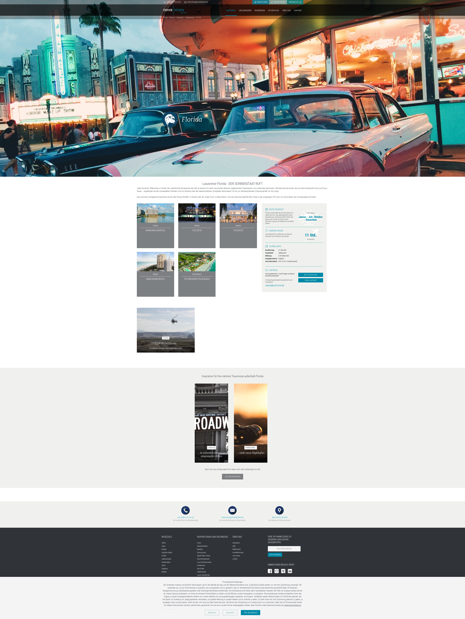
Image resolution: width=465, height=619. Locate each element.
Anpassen (230, 612)
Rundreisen (259, 10)
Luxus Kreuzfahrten (203, 575)
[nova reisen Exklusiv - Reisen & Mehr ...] (174, 10)
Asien (163, 546)
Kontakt (298, 10)
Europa (164, 549)
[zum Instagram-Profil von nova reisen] (277, 571)
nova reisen (236, 556)
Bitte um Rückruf (310, 275)
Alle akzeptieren (250, 612)
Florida (198, 17)
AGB (233, 546)
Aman (199, 543)
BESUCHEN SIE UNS (279, 517)
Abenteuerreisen (202, 546)
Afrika (164, 543)
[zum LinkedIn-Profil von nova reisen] (290, 571)
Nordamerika (189, 17)
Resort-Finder (279, 2)
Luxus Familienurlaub (204, 562)
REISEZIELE (167, 536)
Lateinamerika (166, 559)
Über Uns (286, 10)
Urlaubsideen (245, 10)
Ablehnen (212, 612)
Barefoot (200, 549)
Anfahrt (234, 559)
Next (322, 214)
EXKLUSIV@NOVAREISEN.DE (232, 517)
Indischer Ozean (167, 553)
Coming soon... (202, 553)
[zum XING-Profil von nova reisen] (283, 571)
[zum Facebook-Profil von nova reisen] (270, 571)
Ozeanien (165, 569)
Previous (299, 214)
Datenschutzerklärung (292, 605)
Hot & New (200, 569)
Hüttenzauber (201, 572)
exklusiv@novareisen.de (197, 2)
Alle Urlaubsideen (232, 476)
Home (165, 17)
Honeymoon (201, 565)
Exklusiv (172, 17)
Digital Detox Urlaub (203, 556)
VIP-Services (273, 10)
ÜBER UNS (237, 536)
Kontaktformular (237, 553)
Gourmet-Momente (203, 559)
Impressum (236, 543)
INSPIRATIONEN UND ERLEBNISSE (212, 536)
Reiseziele (231, 10)
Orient (164, 565)
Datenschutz (236, 549)
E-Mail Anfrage (311, 280)
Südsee (164, 572)
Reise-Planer (262, 2)
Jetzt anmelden (275, 555)
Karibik (164, 556)
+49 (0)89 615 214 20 (173, 2)
